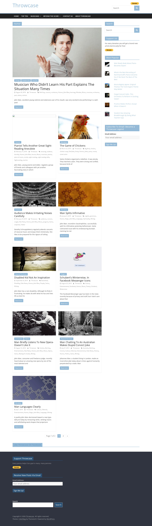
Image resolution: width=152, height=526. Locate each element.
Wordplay (64, 142)
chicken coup (64, 151)
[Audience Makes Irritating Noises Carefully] (34, 183)
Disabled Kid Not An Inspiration (32, 277)
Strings (17, 80)
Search (15, 501)
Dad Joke (71, 151)
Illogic (67, 219)
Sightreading (18, 160)
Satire (51, 222)
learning (72, 92)
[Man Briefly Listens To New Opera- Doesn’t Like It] (34, 312)
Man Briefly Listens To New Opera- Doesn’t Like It (34, 343)
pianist (50, 154)
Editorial (73, 351)
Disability (17, 283)
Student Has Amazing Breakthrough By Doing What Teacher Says (125, 115)
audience (43, 219)
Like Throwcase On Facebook (27, 444)
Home (16, 16)
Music (84, 92)
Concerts (18, 210)
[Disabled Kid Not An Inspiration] (34, 248)
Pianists (17, 142)
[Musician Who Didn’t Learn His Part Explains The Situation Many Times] (57, 29)
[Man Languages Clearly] (34, 377)
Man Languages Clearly (27, 406)
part (15, 95)
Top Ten (24, 16)
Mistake (78, 92)
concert (48, 92)
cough (16, 222)
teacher (25, 160)
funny (77, 151)
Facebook (73, 286)
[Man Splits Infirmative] (80, 183)
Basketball (44, 280)
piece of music (18, 157)
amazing (43, 151)
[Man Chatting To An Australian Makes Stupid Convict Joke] (80, 312)
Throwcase (25, 5)
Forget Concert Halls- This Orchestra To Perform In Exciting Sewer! (126, 96)
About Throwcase (83, 16)
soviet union (63, 154)
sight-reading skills (44, 157)
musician (89, 92)
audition (49, 151)
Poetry (88, 286)
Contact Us (68, 16)
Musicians (35, 16)
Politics (67, 354)
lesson (34, 154)
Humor (60, 92)
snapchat (17, 225)
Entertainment (64, 286)
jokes (86, 151)
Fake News (22, 222)
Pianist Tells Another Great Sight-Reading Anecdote (33, 147)
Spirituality (86, 219)
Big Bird (87, 149)
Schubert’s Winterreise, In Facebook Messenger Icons (75, 279)
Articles (42, 348)
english (87, 216)
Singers (63, 274)
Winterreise (63, 289)
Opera (27, 339)
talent (19, 95)
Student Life (26, 80)
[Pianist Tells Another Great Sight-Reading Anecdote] (34, 116)
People (42, 283)
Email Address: (110, 134)
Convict (62, 351)
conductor (54, 92)
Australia (85, 348)
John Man (66, 92)
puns (90, 151)
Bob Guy (42, 92)
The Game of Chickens (72, 145)
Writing (93, 219)
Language (79, 219)
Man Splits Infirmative (72, 213)
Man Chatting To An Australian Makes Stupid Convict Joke (77, 343)
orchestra (96, 92)
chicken (93, 149)
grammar (93, 216)
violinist (24, 95)
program (45, 222)
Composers (18, 339)
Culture (87, 283)
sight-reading (33, 157)
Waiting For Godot (24, 354)
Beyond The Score (51, 16)
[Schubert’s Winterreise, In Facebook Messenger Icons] (80, 248)
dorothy (16, 154)
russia (94, 151)
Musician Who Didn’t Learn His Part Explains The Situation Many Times (54, 86)
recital (26, 157)
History (96, 351)
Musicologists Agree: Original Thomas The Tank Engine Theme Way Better (126, 86)
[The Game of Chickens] (80, 116)
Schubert (94, 286)
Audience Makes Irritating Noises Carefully (33, 214)
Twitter (23, 225)
